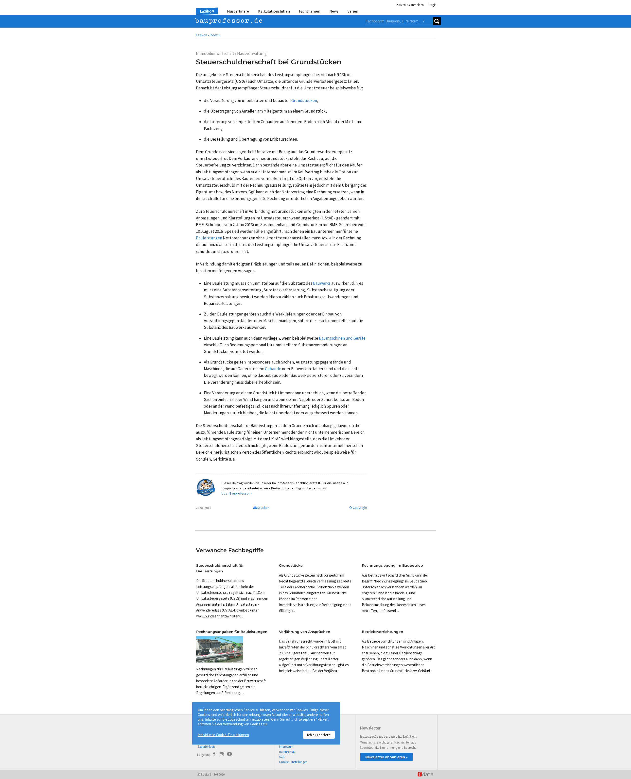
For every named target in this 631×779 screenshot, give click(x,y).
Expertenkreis (206, 747)
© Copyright (358, 507)
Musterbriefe (238, 11)
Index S (215, 35)
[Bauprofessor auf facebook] (214, 755)
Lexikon (207, 11)
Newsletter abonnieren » (386, 756)
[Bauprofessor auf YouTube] (229, 755)
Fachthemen (309, 11)
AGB (281, 757)
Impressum (286, 747)
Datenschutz (287, 752)
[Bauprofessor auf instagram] (222, 755)
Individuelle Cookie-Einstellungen (223, 734)
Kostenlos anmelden (410, 5)
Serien (353, 11)
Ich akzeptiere (319, 734)
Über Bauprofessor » (237, 493)
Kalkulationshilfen (274, 11)
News (333, 11)
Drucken (263, 507)
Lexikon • (202, 35)
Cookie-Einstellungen (293, 762)
